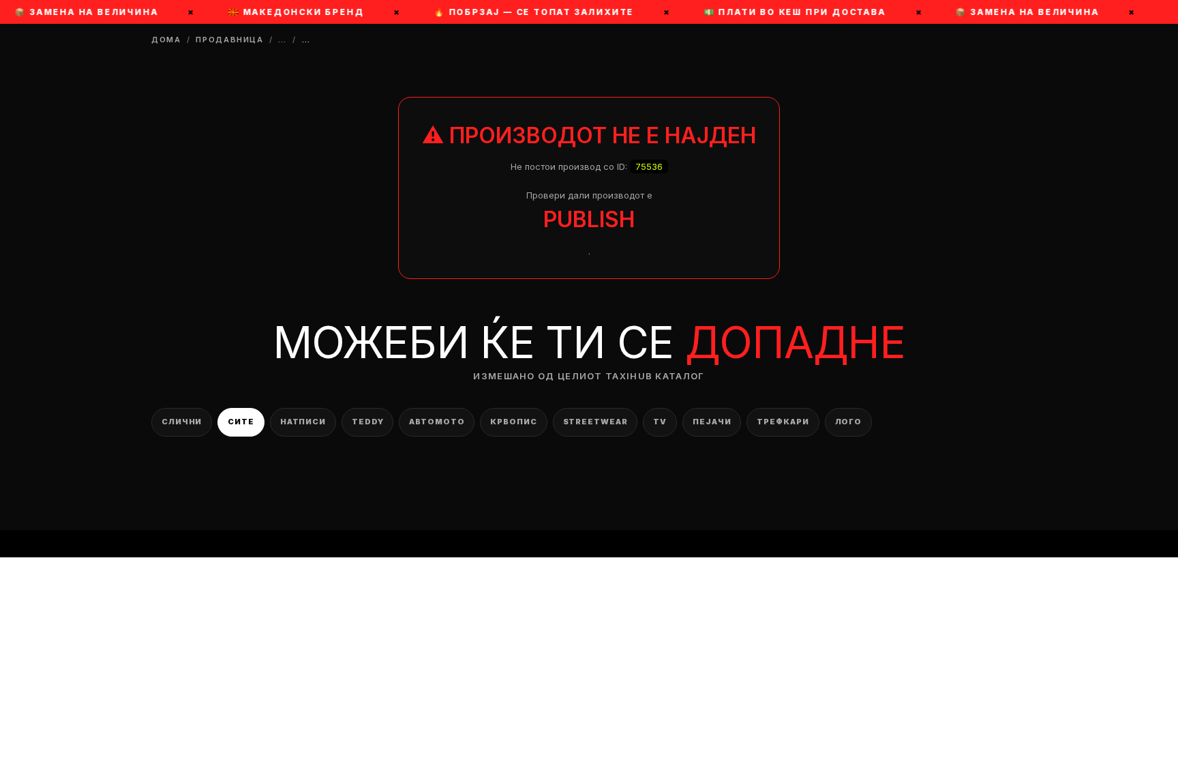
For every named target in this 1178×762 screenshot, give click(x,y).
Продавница (230, 39)
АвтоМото (436, 421)
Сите (241, 421)
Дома (166, 39)
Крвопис (513, 421)
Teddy (367, 421)
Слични (182, 421)
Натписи (303, 421)
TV (660, 421)
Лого (848, 421)
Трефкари (783, 421)
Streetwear (595, 421)
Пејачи (712, 421)
